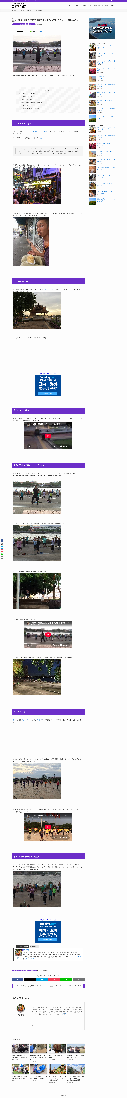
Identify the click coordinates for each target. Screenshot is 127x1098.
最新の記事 (35, 946)
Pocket (40, 32)
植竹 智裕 (26, 950)
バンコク (22, 138)
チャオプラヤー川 (50, 289)
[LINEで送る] (33, 32)
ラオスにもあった (26, 105)
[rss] (112, 1)
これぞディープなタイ (28, 93)
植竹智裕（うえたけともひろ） (41, 131)
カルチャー (16, 24)
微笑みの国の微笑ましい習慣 (30, 108)
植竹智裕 (45, 970)
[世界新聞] (19, 5)
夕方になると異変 (26, 99)
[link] (33, 1026)
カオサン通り (44, 138)
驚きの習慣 (22, 24)
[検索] (114, 1)
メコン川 (39, 720)
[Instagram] (18, 958)
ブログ (27, 959)
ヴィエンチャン (26, 720)
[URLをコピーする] (79, 979)
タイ (27, 24)
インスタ (78, 957)
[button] (17, 979)
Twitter (33, 959)
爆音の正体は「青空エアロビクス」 (32, 102)
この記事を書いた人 (23, 946)
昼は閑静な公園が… (27, 96)
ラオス (15, 720)
